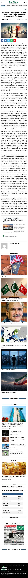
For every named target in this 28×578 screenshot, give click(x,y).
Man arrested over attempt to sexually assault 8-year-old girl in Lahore (17, 439)
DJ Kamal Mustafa (7, 19)
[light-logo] (13, 2)
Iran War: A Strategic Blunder (8, 392)
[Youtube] (6, 569)
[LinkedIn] (5, 40)
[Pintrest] (13, 569)
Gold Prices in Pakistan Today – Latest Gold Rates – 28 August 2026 (13, 477)
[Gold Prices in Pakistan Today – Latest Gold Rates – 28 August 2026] (14, 468)
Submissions (4, 567)
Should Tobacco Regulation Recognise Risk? (12, 323)
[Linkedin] (15, 569)
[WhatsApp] (11, 40)
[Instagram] (8, 569)
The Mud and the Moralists (8, 369)
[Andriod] (17, 569)
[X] (8, 40)
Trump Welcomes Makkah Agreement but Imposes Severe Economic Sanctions (12, 299)
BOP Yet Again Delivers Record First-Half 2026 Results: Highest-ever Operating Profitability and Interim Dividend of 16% (12, 424)
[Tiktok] (10, 569)
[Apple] (20, 569)
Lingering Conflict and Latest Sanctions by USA (13, 276)
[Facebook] (2, 40)
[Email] (14, 40)
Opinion (25, 9)
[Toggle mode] (24, 2)
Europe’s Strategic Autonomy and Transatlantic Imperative (13, 346)
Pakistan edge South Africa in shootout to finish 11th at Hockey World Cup (17, 446)
